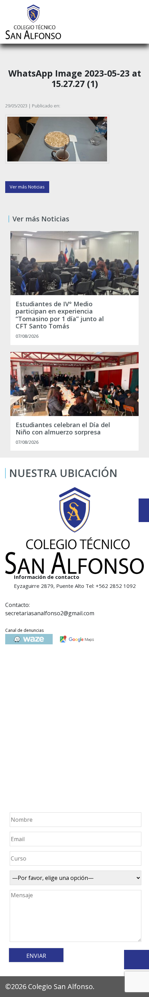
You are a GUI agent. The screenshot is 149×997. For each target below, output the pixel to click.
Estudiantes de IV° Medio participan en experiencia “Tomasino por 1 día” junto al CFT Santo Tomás (60, 315)
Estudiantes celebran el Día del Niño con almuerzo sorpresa (63, 428)
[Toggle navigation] (138, 22)
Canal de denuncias (24, 630)
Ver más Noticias (27, 187)
